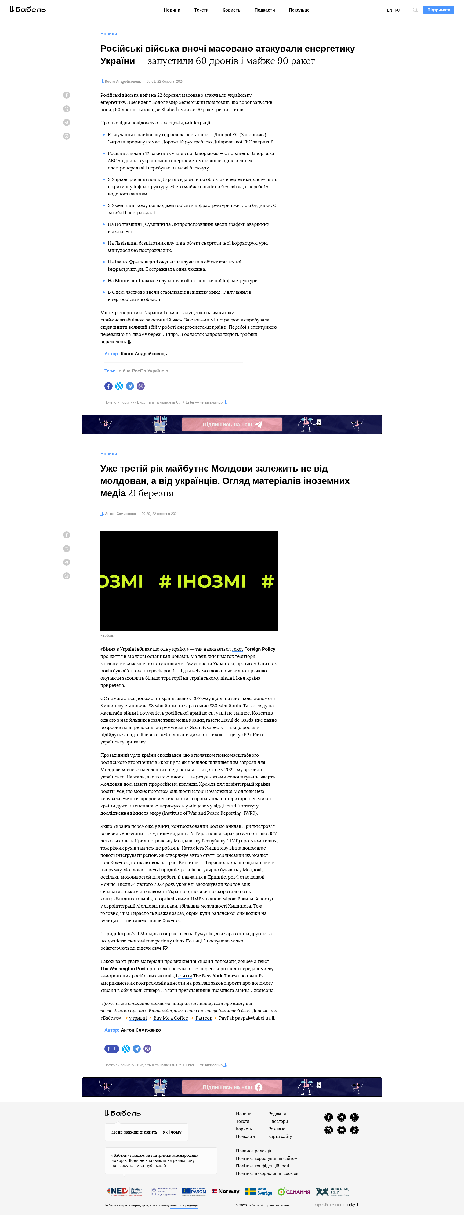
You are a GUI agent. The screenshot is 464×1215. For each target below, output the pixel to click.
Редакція (277, 1114)
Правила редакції (253, 1151)
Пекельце (299, 10)
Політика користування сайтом (267, 1158)
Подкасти (265, 10)
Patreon (204, 1018)
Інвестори (278, 1121)
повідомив (218, 102)
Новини (172, 10)
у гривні (138, 1018)
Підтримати (438, 10)
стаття (185, 976)
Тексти (201, 10)
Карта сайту (280, 1136)
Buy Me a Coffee (171, 1018)
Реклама (276, 1129)
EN (389, 10)
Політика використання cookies (267, 1173)
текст (237, 649)
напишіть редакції (184, 1205)
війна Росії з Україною (143, 370)
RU (397, 10)
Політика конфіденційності (262, 1166)
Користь (232, 10)
